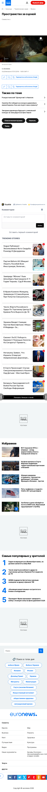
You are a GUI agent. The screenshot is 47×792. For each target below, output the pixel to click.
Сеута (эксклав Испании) (23, 687)
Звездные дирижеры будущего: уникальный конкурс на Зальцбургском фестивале (18, 111)
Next (3, 738)
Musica (33, 9)
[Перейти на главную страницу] (8, 3)
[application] (23, 48)
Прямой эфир (38, 3)
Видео (4, 747)
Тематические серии (21, 9)
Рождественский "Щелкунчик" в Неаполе (17, 97)
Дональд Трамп (17, 676)
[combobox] (23, 650)
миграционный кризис (23, 704)
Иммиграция (31, 682)
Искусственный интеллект (23, 693)
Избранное (9, 443)
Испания (17, 671)
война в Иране (13, 665)
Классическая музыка (13, 120)
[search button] (41, 650)
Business (5, 733)
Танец (7, 126)
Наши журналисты (9, 752)
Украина (33, 676)
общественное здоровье (23, 698)
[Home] (2, 9)
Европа (4, 728)
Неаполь (32, 120)
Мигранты (15, 682)
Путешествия (7, 742)
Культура (9, 9)
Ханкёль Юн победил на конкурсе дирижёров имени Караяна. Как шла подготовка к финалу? (20, 104)
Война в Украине (32, 665)
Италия (30, 671)
